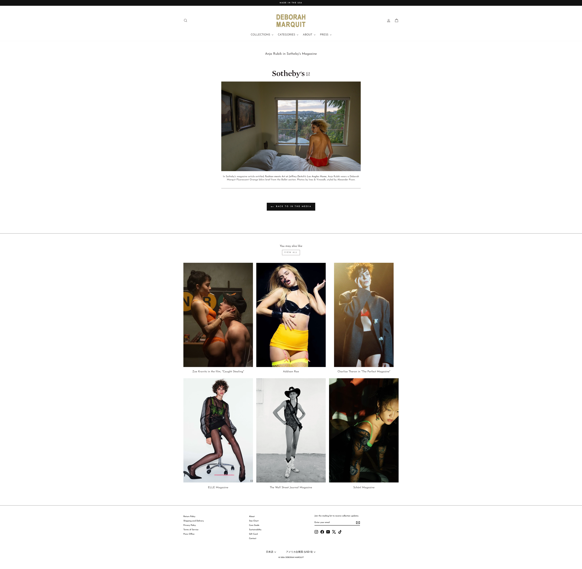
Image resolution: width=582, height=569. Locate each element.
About (252, 516)
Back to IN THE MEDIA (293, 206)
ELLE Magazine (218, 487)
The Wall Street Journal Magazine (291, 487)
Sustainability (255, 530)
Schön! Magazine (364, 487)
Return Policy (189, 516)
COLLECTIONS (261, 34)
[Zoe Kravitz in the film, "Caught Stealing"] (218, 315)
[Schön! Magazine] (364, 430)
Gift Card (253, 534)
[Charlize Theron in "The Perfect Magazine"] (364, 315)
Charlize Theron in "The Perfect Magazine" (364, 371)
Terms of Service (190, 530)
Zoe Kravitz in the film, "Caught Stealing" (218, 371)
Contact (252, 538)
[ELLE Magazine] (218, 430)
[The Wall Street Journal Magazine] (291, 430)
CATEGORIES (287, 34)
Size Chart (254, 521)
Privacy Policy (189, 525)
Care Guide (254, 525)
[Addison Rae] (291, 315)
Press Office (188, 534)
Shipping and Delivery (193, 521)
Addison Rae (291, 371)
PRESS (324, 34)
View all (291, 252)
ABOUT (308, 34)
